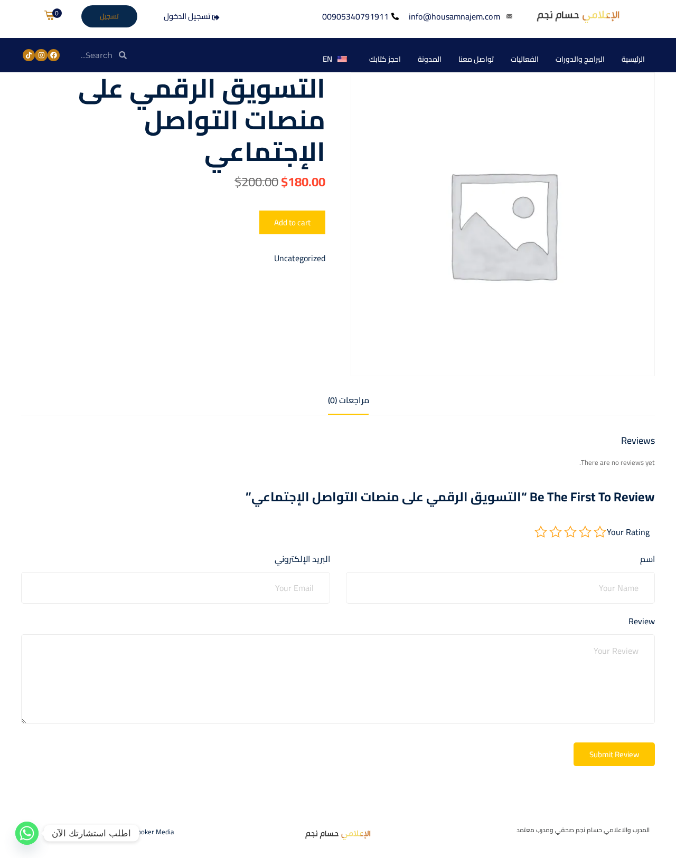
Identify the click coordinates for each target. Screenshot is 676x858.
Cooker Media (154, 831)
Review (641, 621)
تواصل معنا (476, 59)
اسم (647, 559)
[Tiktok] (29, 55)
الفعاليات (525, 59)
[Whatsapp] (27, 833)
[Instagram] (41, 55)
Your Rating (628, 532)
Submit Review (614, 754)
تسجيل (109, 15)
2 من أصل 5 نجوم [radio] (585, 532)
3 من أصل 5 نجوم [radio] (570, 532)
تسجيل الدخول (188, 16)
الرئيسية (633, 59)
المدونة (430, 59)
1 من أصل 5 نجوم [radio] (600, 532)
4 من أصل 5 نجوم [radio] (555, 532)
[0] (49, 15)
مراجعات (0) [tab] (348, 400)
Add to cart (292, 222)
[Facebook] (54, 55)
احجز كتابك (385, 59)
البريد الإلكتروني (302, 559)
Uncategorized (299, 258)
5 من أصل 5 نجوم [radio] (540, 532)
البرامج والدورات (580, 59)
